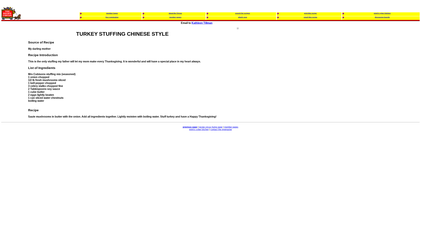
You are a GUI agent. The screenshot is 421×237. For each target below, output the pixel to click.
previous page (190, 127)
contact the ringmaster (221, 129)
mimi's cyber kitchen (199, 129)
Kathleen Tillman (202, 23)
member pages (231, 127)
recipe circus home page (210, 127)
